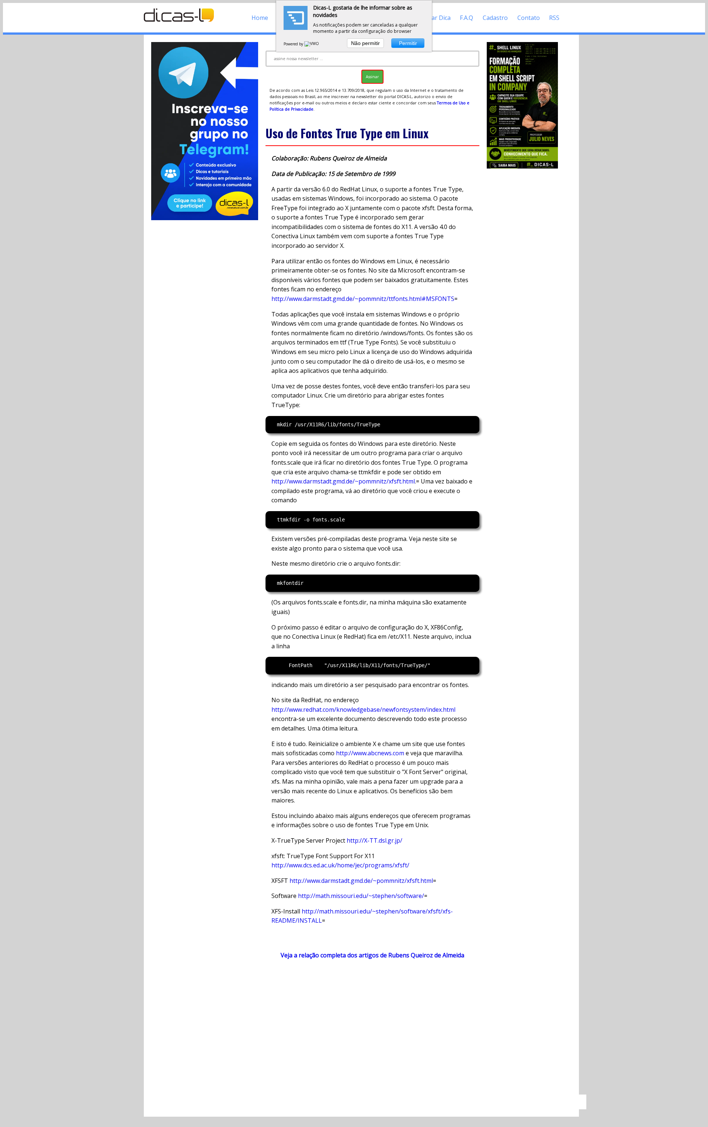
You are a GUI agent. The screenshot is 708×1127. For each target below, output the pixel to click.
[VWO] (312, 43)
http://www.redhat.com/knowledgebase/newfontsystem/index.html (363, 709)
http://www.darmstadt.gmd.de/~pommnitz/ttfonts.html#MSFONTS (362, 299)
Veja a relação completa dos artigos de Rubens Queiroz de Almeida (372, 955)
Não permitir (365, 43)
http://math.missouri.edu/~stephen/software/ (361, 896)
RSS (554, 18)
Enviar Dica (435, 18)
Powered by (294, 43)
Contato (528, 18)
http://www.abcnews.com (370, 753)
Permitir (408, 43)
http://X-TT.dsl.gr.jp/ (374, 840)
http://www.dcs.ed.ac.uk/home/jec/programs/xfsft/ (340, 865)
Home (259, 18)
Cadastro (495, 18)
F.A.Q (466, 18)
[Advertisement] (372, 1030)
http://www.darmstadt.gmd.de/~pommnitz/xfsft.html (343, 481)
